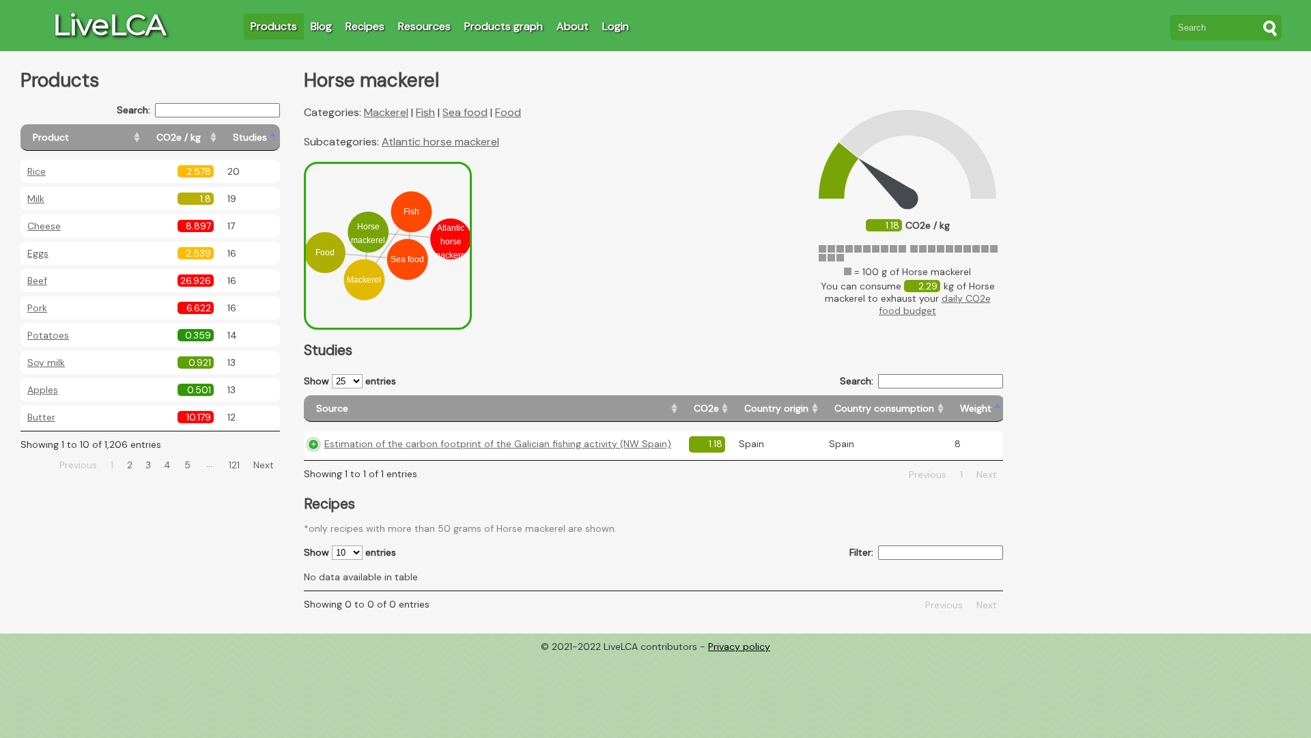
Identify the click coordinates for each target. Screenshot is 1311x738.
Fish (425, 112)
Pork (37, 308)
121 (234, 465)
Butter (41, 417)
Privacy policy (739, 646)
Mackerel (386, 112)
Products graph (503, 26)
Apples (42, 390)
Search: (133, 110)
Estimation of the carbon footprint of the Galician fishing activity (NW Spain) (497, 444)
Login (615, 26)
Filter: (861, 552)
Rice (36, 171)
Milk (35, 199)
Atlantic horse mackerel (440, 141)
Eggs (37, 253)
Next (263, 465)
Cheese (44, 226)
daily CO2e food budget (935, 304)
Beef (37, 280)
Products (274, 26)
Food (508, 112)
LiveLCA (109, 24)
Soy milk (46, 362)
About (572, 26)
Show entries (350, 381)
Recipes (365, 26)
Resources (424, 26)
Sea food (465, 112)
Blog (321, 26)
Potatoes (48, 335)
